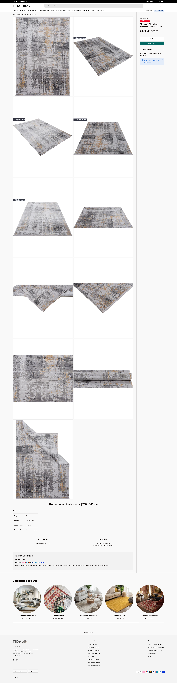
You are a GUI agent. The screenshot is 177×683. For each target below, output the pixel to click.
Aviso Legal (90, 656)
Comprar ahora (152, 43)
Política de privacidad (93, 653)
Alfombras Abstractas (27, 615)
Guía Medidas (152, 653)
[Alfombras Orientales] (150, 599)
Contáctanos (148, 10)
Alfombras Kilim (31, 10)
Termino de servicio (93, 659)
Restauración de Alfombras (156, 647)
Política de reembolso (93, 665)
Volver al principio (88, 632)
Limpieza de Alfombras (155, 644)
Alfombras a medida (89, 10)
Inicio (14, 14)
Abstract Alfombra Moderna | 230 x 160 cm (26, 14)
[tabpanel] (73, 523)
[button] (163, 5)
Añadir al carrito (152, 39)
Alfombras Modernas (62, 10)
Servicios (99, 10)
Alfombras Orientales (46, 10)
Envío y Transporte (93, 647)
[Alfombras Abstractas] (27, 599)
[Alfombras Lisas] (119, 599)
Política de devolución (94, 662)
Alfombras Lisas (119, 615)
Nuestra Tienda (76, 10)
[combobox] (93, 6)
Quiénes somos (92, 644)
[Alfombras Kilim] (58, 599)
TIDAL (18, 677)
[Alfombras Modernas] (88, 599)
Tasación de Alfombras (155, 650)
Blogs (149, 656)
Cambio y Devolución (93, 650)
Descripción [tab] (16, 511)
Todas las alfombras (19, 10)
